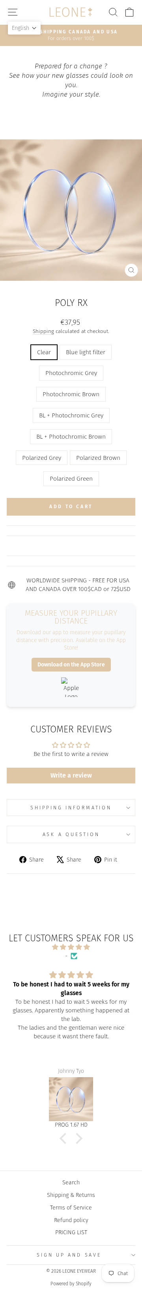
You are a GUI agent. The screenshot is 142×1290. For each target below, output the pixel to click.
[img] (71, 947)
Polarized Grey (41, 457)
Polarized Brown (98, 457)
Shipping (43, 331)
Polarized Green (71, 478)
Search (71, 1182)
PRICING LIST (71, 1232)
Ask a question (71, 834)
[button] (65, 1138)
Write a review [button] (71, 775)
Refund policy (71, 1220)
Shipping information (70, 808)
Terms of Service (71, 1207)
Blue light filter (85, 352)
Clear (44, 352)
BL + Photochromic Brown (71, 436)
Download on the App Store (71, 664)
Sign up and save (69, 1255)
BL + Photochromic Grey (71, 415)
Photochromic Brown (71, 394)
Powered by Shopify (71, 1283)
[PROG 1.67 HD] (71, 1099)
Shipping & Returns (71, 1195)
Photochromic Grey (71, 373)
